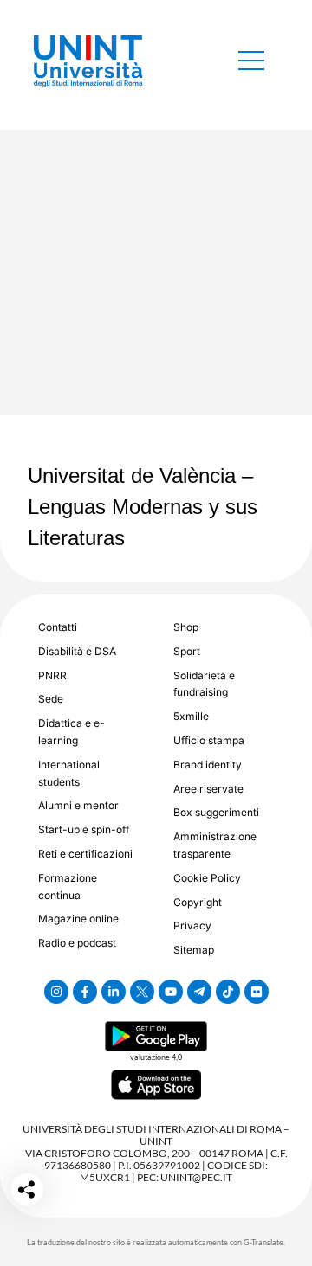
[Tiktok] (228, 992)
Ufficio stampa (208, 740)
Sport (186, 651)
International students (69, 773)
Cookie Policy (207, 877)
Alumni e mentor (78, 805)
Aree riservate (208, 788)
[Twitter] (142, 992)
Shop (185, 626)
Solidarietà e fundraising (204, 684)
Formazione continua (67, 886)
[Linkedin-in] (113, 992)
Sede (50, 698)
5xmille (191, 716)
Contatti (57, 626)
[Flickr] (256, 992)
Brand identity (207, 764)
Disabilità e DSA (77, 651)
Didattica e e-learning (71, 732)
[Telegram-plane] (199, 992)
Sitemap (193, 949)
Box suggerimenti (216, 812)
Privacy (192, 925)
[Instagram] (56, 992)
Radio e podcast (77, 942)
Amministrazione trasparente (215, 845)
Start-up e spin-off (83, 829)
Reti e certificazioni (85, 853)
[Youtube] (171, 992)
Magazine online (78, 918)
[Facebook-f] (85, 992)
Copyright (197, 902)
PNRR (52, 675)
